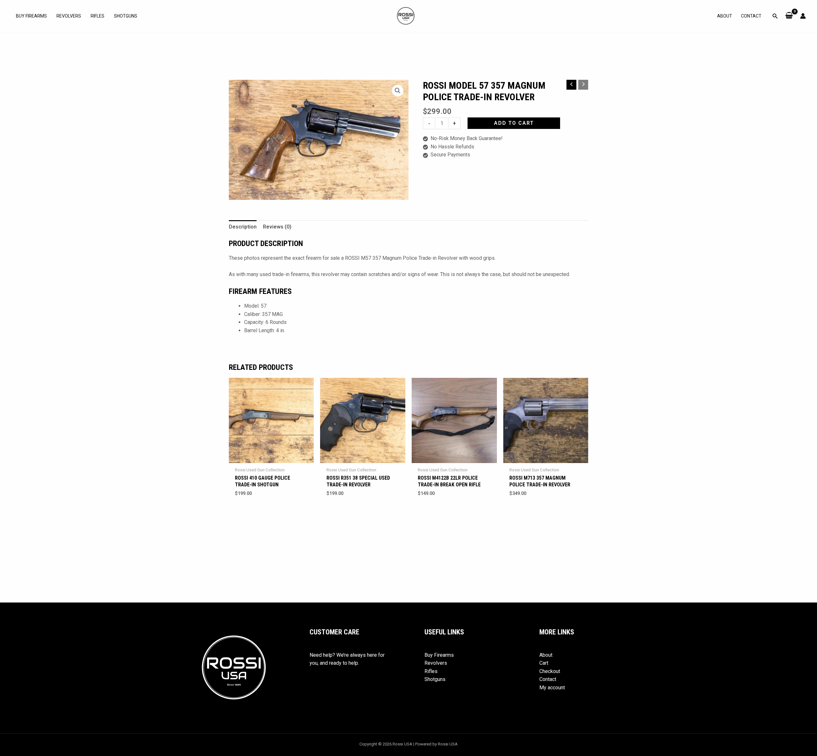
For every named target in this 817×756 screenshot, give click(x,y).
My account (552, 688)
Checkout (549, 671)
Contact (751, 16)
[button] (775, 16)
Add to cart (514, 123)
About (724, 16)
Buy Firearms (31, 16)
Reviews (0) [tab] (277, 227)
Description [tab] (243, 227)
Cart (543, 663)
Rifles (97, 16)
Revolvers (68, 16)
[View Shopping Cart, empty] (789, 15)
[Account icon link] (803, 16)
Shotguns (125, 16)
